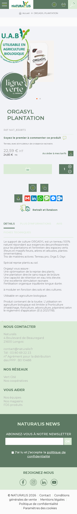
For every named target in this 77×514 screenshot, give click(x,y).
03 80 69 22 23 (20, 352)
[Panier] (63, 4)
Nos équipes (12, 397)
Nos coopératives (16, 380)
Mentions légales (52, 499)
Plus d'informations (35, 223)
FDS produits (13, 405)
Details (9, 223)
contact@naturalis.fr (18, 349)
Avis (59, 223)
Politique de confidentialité (38, 504)
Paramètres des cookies (40, 508)
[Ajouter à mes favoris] (33, 188)
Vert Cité (10, 377)
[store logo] (21, 4)
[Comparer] (44, 188)
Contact (45, 495)
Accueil (26, 13)
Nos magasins (13, 401)
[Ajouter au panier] (28, 169)
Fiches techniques (17, 232)
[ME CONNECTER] (70, 153)
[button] (40, 98)
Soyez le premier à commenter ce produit (32, 137)
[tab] (12, 225)
